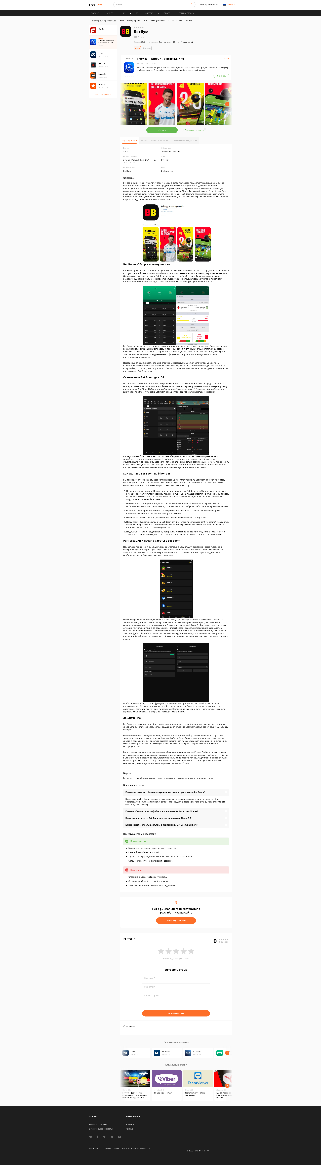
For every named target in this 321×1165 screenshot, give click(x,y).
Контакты (130, 1124)
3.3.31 (140, 42)
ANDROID (149, 13)
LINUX (123, 13)
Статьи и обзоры (186, 13)
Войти (203, 5)
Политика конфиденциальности (136, 1148)
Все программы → (103, 94)
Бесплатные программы (130, 20)
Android (148, 48)
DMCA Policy (94, 1148)
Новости (167, 13)
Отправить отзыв (176, 1013)
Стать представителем (176, 920)
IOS (136, 13)
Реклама (129, 1129)
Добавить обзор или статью (101, 1129)
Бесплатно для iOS (167, 42)
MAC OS (110, 13)
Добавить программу (98, 1124)
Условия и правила (111, 1148)
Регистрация (213, 5)
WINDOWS (95, 13)
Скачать (162, 130)
